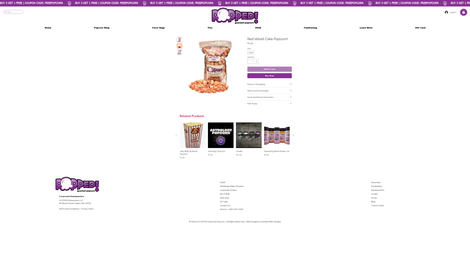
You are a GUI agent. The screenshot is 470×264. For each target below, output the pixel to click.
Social (374, 198)
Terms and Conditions (69, 209)
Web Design (251, 221)
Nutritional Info (377, 190)
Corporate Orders (228, 190)
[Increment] (256, 61)
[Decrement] (249, 61)
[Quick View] (193, 135)
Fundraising (376, 186)
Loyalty (374, 194)
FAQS (222, 182)
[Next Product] (293, 135)
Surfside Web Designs (270, 221)
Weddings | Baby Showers (232, 186)
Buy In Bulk (225, 194)
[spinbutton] (253, 61)
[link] (463, 12)
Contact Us (225, 205)
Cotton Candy (377, 205)
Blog (373, 201)
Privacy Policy (87, 209)
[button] (366, 28)
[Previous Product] (176, 135)
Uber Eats (224, 198)
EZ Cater (224, 201)
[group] (235, 140)
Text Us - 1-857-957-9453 (231, 209)
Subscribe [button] (376, 182)
